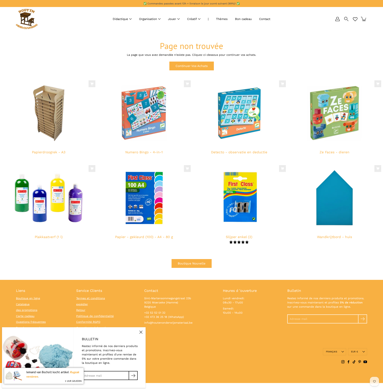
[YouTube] (365, 361)
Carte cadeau (25, 316)
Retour (80, 310)
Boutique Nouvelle (191, 263)
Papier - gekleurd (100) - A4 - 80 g (144, 237)
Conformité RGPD (88, 321)
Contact (264, 19)
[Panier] (364, 19)
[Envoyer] (362, 318)
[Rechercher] (346, 19)
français (331, 351)
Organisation (148, 19)
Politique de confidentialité (95, 316)
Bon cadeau (243, 19)
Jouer (172, 19)
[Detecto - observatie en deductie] (239, 113)
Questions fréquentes (31, 321)
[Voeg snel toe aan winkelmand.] (92, 83)
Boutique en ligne (28, 298)
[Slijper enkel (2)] (239, 198)
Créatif (192, 19)
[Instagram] (343, 361)
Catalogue (23, 304)
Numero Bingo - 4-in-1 (144, 152)
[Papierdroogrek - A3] (48, 113)
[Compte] (337, 19)
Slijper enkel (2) (239, 237)
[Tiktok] (354, 361)
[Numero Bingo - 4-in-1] (144, 113)
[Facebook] (348, 361)
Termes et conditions (90, 298)
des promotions (26, 310)
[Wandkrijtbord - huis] (334, 198)
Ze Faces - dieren (334, 152)
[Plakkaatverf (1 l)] (48, 198)
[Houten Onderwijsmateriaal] (27, 19)
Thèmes (222, 19)
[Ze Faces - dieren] (334, 113)
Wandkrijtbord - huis (334, 237)
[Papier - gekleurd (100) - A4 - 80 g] (144, 198)
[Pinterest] (359, 361)
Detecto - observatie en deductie (239, 152)
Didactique (120, 19)
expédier (82, 304)
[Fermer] (141, 332)
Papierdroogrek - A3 (48, 152)
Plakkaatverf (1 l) (49, 237)
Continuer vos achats (192, 66)
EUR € (354, 351)
